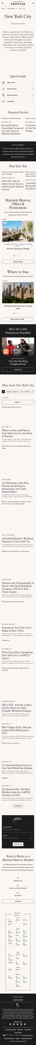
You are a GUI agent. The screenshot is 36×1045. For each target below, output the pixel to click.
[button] (14, 255)
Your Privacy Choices (27, 1035)
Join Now (18, 901)
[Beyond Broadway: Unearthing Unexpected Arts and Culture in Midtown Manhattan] (11, 118)
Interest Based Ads (9, 1038)
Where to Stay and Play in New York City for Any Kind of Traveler (17, 433)
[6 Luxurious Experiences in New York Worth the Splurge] (10, 751)
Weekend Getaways (8, 178)
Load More (18, 806)
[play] (18, 346)
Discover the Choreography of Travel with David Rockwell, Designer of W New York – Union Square (18, 587)
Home (3, 8)
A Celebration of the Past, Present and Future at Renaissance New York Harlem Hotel (15, 487)
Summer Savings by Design (18, 249)
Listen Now (18, 369)
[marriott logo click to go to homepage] (18, 3)
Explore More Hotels (17, 319)
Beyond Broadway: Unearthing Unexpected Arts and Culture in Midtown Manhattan (12, 129)
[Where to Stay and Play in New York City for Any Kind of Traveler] (11, 415)
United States (11, 8)
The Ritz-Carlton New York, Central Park (18, 307)
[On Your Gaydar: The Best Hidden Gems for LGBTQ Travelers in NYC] (5, 780)
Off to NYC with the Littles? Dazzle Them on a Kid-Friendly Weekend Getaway (12, 185)
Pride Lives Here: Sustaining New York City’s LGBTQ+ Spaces (17, 655)
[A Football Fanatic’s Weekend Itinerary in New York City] (18, 516)
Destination (7, 827)
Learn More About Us (10, 1029)
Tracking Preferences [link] (26, 1038)
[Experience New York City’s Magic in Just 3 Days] (12, 611)
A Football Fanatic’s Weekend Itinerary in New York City (17, 540)
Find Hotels (18, 844)
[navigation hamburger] (2, 3)
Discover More (18, 262)
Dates (5, 835)
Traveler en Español (18, 999)
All (3, 391)
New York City (6, 122)
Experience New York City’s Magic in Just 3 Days (17, 629)
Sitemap (17, 1038)
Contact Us (20, 1029)
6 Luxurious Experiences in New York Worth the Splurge (17, 767)
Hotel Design (6, 479)
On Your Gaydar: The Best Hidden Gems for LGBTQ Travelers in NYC (16, 792)
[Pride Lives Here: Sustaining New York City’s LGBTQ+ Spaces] (5, 643)
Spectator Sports (8, 535)
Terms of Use (27, 1029)
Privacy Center (18, 1032)
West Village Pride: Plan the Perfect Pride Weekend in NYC (16, 730)
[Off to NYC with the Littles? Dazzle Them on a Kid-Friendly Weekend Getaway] (12, 173)
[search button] (33, 3)
